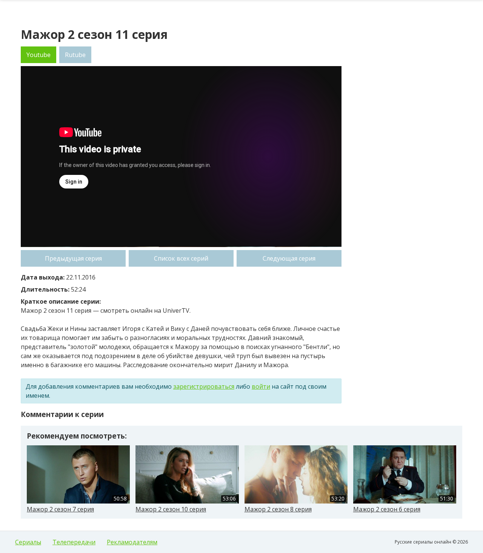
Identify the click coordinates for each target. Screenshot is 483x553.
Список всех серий (181, 258)
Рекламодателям (132, 542)
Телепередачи (73, 542)
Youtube (38, 55)
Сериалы (28, 542)
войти (261, 386)
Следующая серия (289, 258)
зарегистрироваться (203, 386)
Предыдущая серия (73, 258)
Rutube (75, 55)
